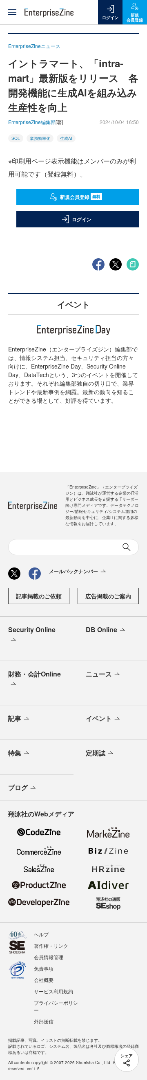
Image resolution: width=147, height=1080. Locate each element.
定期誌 (95, 752)
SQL (15, 138)
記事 (14, 718)
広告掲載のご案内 (108, 596)
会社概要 (43, 979)
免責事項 (43, 968)
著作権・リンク (51, 945)
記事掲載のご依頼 (39, 596)
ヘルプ (41, 934)
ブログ (18, 787)
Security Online (32, 629)
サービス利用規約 (53, 991)
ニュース (99, 674)
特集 (14, 752)
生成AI (66, 138)
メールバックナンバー (73, 571)
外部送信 (43, 1021)
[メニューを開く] (12, 12)
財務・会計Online (34, 674)
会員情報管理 (48, 956)
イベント (99, 718)
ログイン (81, 219)
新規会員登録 (80, 197)
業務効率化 (40, 138)
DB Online (101, 629)
